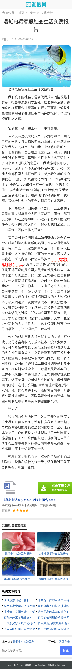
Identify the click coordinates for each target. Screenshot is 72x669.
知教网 (28, 665)
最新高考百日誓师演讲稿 (53, 606)
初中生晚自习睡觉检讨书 (53, 629)
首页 (21, 12)
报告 (32, 12)
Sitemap (61, 665)
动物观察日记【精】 (17, 600)
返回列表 (64, 641)
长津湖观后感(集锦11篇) (53, 623)
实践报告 (47, 12)
